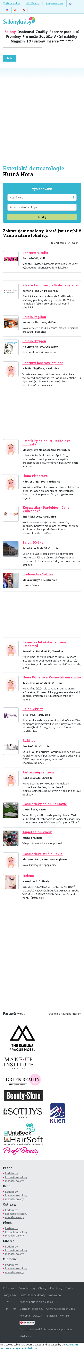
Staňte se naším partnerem (65, 1013)
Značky (42, 32)
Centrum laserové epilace (42, 363)
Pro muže (30, 36)
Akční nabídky (65, 36)
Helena (28, 876)
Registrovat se (54, 3)
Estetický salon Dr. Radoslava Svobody (46, 442)
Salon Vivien (32, 709)
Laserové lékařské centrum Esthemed (44, 644)
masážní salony (14, 1181)
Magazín (18, 41)
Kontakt (64, 1315)
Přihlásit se (32, 3)
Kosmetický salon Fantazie (44, 804)
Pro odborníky (27, 1288)
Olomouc (10, 1259)
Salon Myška (33, 542)
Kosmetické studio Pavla (42, 854)
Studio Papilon (34, 317)
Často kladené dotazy (33, 1295)
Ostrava (9, 1204)
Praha (8, 1168)
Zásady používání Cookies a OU (38, 1302)
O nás (69, 1288)
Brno (7, 1186)
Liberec (8, 1241)
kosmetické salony (16, 1177)
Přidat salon (12, 3)
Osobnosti (25, 32)
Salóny (10, 32)
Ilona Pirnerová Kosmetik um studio (51, 677)
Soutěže (46, 36)
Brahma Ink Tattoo (37, 574)
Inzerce (59, 41)
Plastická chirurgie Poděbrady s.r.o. (50, 285)
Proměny (13, 36)
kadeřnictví (11, 1173)
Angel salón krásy (37, 832)
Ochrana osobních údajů (61, 1308)
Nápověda (54, 1295)
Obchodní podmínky (31, 1308)
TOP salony (35, 41)
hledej (42, 217)
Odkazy (37, 1315)
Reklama (25, 1315)
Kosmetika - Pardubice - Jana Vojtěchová (46, 509)
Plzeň (7, 1223)
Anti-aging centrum (38, 772)
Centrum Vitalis (35, 253)
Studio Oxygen (34, 341)
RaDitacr (29, 741)
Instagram (51, 1315)
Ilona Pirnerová (35, 476)
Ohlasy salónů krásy (50, 1288)
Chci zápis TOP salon (66, 243)
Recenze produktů (64, 32)
